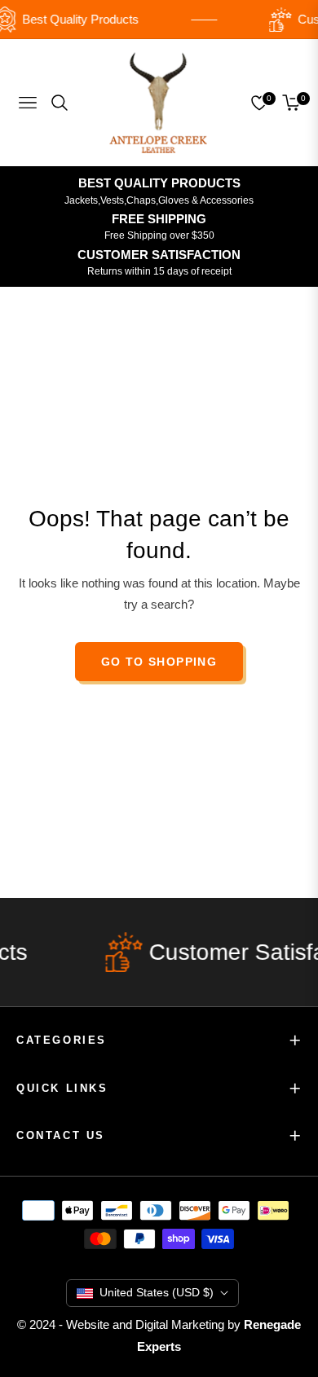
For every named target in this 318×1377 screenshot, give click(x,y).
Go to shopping (159, 661)
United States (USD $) (156, 1292)
